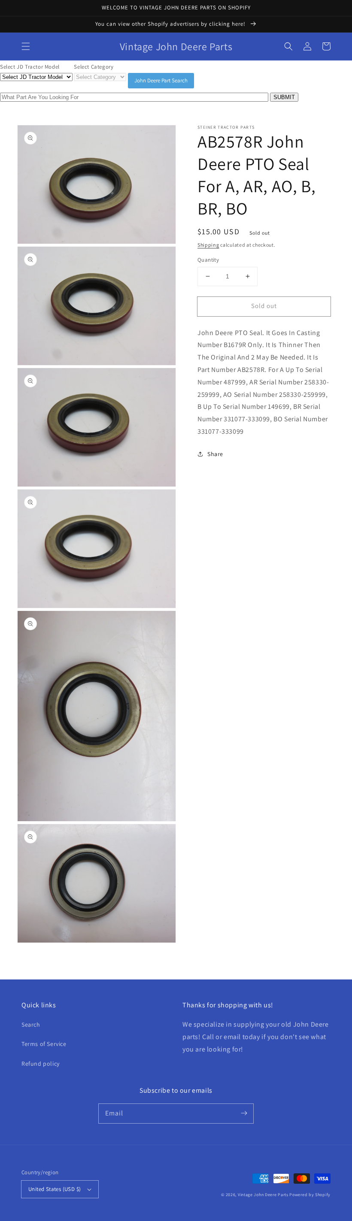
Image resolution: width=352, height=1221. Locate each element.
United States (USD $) (54, 1189)
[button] (25, 46)
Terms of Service (44, 1044)
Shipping (208, 245)
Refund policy (40, 1063)
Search (30, 1024)
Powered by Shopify (310, 1194)
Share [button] (215, 454)
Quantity (208, 259)
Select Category (93, 66)
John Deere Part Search (161, 80)
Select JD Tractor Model (30, 66)
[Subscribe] (243, 1113)
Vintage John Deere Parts (263, 1194)
